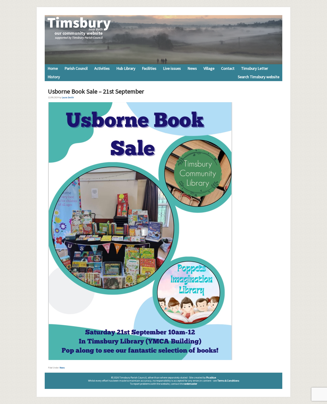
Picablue (211, 377)
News (62, 367)
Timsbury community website (163, 39)
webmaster (190, 383)
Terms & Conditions (228, 380)
